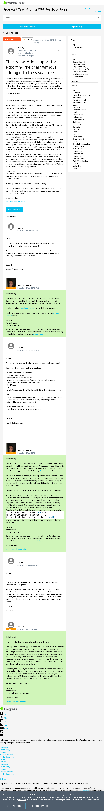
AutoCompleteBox (81, 100)
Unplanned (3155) (80, 74)
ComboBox (77, 156)
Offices (3, 762)
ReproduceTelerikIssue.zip (17, 201)
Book (75, 112)
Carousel (76, 134)
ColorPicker (78, 153)
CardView (77, 131)
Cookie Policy (22, 800)
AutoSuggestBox (80, 102)
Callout (76, 129)
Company (4, 747)
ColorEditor (77, 151)
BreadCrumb (78, 114)
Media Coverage (7, 757)
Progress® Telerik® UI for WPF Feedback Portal (35, 9)
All (74, 45)
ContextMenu (78, 158)
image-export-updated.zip (17, 549)
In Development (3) (81, 69)
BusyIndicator (78, 119)
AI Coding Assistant (81, 95)
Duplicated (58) (79, 67)
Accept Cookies (14, 806)
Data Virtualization (80, 161)
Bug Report (78, 47)
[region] (52, 801)
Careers (3, 759)
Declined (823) (79, 64)
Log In (98, 11)
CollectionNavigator (81, 149)
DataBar (76, 163)
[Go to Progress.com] (9, 710)
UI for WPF (77, 92)
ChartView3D (78, 139)
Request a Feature (27, 26)
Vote (59, 55)
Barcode (76, 107)
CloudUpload (78, 146)
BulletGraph (78, 117)
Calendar (76, 127)
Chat (75, 141)
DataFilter (77, 166)
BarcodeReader (79, 110)
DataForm (77, 168)
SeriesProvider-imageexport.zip (19, 701)
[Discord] (1, 735)
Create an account (93, 9)
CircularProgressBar (81, 144)
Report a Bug (76, 26)
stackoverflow (45, 471)
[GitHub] (1, 732)
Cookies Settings (40, 806)
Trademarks (84, 790)
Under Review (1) (80, 71)
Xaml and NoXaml (28, 308)
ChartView (77, 136)
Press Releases (6, 754)
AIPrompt (77, 97)
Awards (3, 752)
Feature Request (80, 50)
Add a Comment (14, 209)
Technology (5, 749)
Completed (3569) (80, 62)
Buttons (76, 122)
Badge (75, 105)
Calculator (77, 124)
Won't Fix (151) (79, 76)
